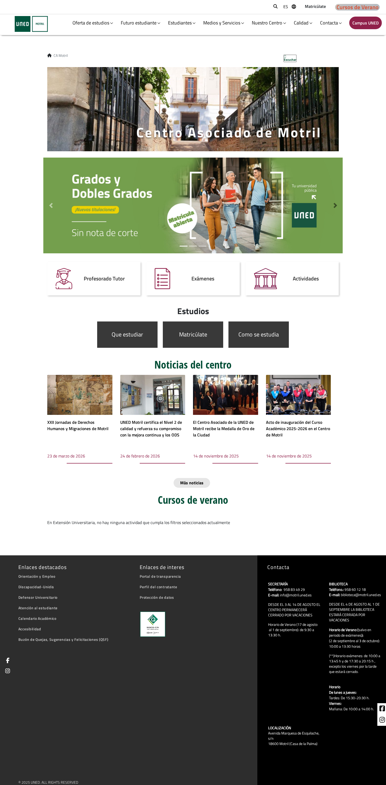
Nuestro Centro (267, 22)
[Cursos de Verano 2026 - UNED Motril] (357, 7)
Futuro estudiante (139, 22)
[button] (50, 206)
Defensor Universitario (38, 597)
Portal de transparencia (160, 576)
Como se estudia (258, 334)
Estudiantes (180, 22)
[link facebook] (382, 709)
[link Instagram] (6, 671)
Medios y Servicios (221, 22)
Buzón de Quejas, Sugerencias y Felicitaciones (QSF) (63, 639)
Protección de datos (157, 597)
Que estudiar (127, 334)
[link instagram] (382, 720)
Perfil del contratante (158, 587)
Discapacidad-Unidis (36, 587)
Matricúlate (193, 334)
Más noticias (192, 483)
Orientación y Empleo (36, 576)
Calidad (301, 22)
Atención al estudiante (38, 608)
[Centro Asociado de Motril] (28, 24)
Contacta (329, 22)
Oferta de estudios (90, 22)
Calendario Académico (37, 618)
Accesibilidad (29, 629)
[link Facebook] (7, 661)
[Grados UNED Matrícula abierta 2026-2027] (193, 205)
